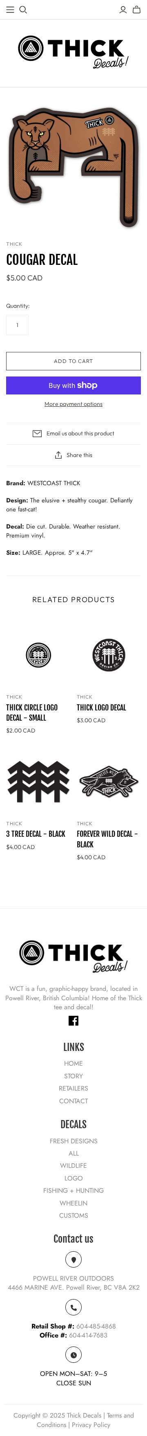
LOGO (74, 1178)
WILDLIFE (73, 1165)
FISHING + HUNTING (73, 1190)
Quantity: (18, 305)
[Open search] (23, 10)
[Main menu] (10, 10)
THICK (14, 697)
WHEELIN (73, 1203)
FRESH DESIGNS (74, 1141)
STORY (73, 1076)
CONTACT (73, 1101)
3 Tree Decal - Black (35, 833)
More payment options (73, 404)
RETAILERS (73, 1088)
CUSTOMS (73, 1215)
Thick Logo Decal (101, 707)
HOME (73, 1063)
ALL (74, 1153)
